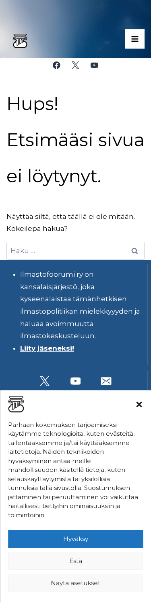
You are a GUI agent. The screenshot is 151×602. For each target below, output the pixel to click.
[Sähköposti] (106, 381)
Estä (75, 561)
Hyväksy (75, 539)
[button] (139, 404)
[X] (75, 65)
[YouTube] (94, 65)
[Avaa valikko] (135, 39)
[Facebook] (56, 65)
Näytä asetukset (75, 583)
